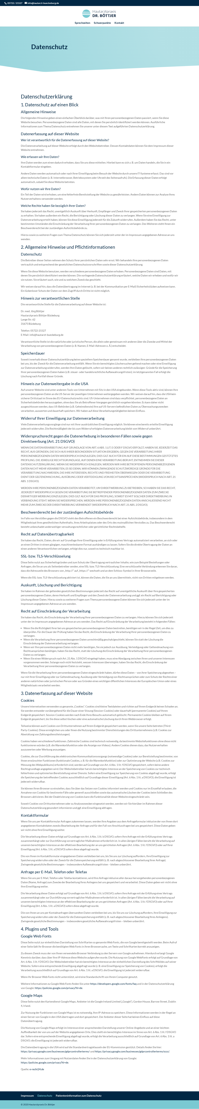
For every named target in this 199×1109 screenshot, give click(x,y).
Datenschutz (44, 1095)
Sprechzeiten (82, 23)
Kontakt (119, 23)
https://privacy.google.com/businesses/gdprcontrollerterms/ (55, 1051)
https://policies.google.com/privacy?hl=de (58, 988)
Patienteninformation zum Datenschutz (78, 1095)
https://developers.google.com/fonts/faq (113, 983)
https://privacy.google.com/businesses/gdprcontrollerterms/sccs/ (132, 1051)
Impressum (27, 1095)
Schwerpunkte (102, 23)
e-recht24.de (37, 1069)
